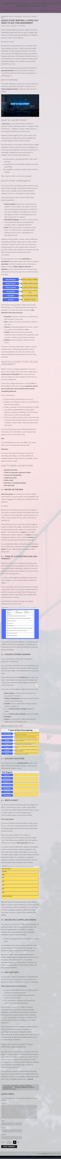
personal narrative (7, 70)
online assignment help (9, 89)
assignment (18, 16)
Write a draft (8, 480)
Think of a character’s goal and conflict (17, 472)
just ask (30, 1079)
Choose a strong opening (12, 475)
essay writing (27, 16)
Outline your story (10, 478)
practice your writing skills (10, 374)
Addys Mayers (13, 25)
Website (3, 1134)
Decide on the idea (10, 470)
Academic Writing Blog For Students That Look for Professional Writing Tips (30, 10)
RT (58, 1153)
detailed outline (22, 763)
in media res (23, 677)
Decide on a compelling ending (15, 483)
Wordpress (45, 1153)
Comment (4, 1103)
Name (3, 1121)
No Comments (21, 25)
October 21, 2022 (5, 25)
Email (3, 1128)
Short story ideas (7, 494)
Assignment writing (7, 16)
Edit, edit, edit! (9, 485)
